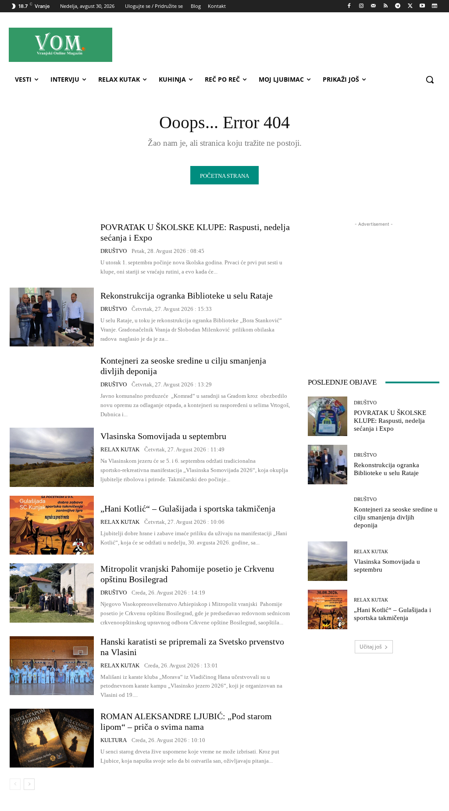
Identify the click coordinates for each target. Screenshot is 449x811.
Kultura (113, 740)
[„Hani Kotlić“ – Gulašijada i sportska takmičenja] (52, 525)
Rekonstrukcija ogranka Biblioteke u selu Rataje (186, 295)
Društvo (113, 251)
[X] (410, 6)
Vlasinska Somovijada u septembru (163, 436)
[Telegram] (398, 6)
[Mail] (373, 6)
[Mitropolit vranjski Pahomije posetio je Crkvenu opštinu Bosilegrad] (52, 592)
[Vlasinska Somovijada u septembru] (52, 457)
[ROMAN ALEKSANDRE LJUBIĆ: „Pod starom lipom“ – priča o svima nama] (52, 738)
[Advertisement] (276, 44)
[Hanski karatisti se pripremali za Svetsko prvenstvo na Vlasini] (52, 665)
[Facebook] (349, 6)
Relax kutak (119, 449)
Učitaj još (371, 646)
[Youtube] (422, 6)
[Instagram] (361, 6)
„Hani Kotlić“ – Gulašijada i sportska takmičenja (187, 508)
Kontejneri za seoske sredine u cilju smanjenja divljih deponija (396, 517)
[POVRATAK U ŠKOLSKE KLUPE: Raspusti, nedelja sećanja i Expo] (52, 249)
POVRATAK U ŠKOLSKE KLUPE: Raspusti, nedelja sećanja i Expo (390, 420)
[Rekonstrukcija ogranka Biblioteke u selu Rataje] (52, 317)
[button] (429, 79)
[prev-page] (15, 784)
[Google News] (434, 6)
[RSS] (386, 6)
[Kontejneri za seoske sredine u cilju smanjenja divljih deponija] (52, 384)
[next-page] (29, 784)
